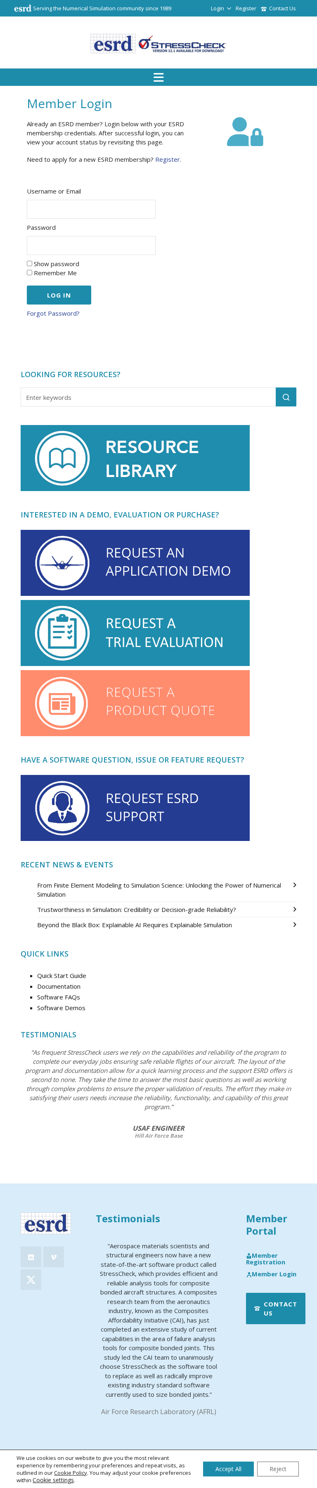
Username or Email (54, 191)
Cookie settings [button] (53, 1480)
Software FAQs (58, 997)
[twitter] (31, 1279)
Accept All (228, 1469)
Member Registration (265, 1258)
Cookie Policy (70, 1472)
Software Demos (61, 1008)
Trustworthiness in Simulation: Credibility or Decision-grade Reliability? (136, 909)
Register (246, 8)
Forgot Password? (53, 313)
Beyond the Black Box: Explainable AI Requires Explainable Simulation (134, 925)
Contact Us (282, 8)
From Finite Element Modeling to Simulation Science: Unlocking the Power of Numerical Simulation (159, 889)
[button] (286, 396)
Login (217, 8)
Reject (278, 1469)
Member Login (274, 1274)
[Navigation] (158, 77)
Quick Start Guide (61, 975)
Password (41, 227)
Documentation (58, 986)
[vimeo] (53, 1257)
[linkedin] (31, 1257)
